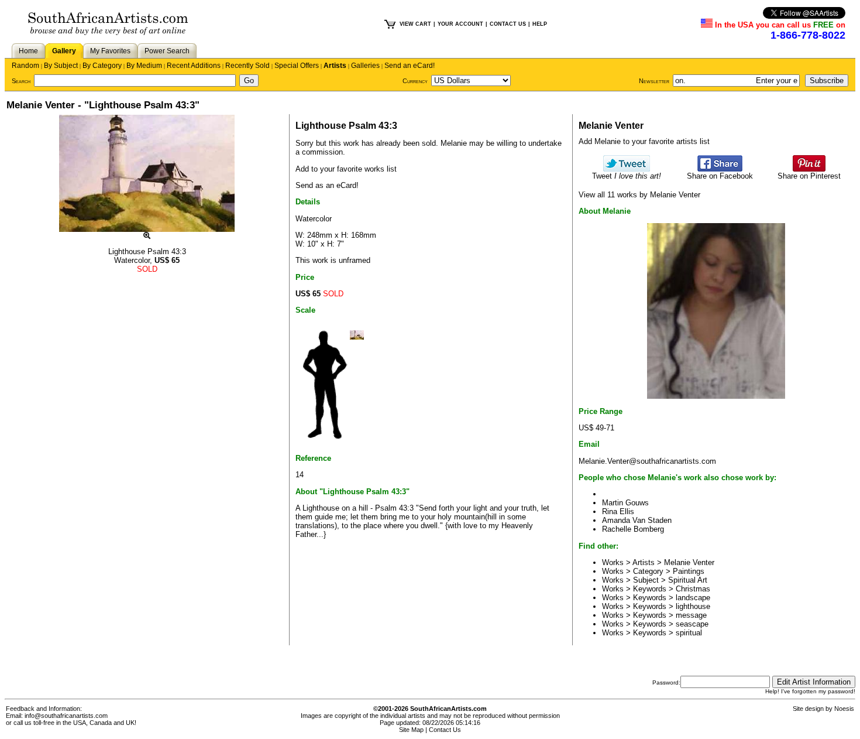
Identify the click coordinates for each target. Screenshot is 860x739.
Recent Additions (194, 65)
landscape (693, 597)
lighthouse (693, 606)
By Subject (61, 65)
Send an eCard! (409, 65)
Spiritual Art (687, 580)
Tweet (626, 176)
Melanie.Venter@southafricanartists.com (647, 461)
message (691, 615)
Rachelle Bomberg (633, 529)
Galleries (365, 65)
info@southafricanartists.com (66, 715)
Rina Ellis (618, 511)
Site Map (411, 729)
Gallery (64, 51)
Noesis (844, 708)
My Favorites (110, 51)
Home (28, 51)
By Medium (144, 65)
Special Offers (296, 65)
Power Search (167, 51)
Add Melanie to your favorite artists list (644, 141)
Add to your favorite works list (346, 169)
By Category (102, 65)
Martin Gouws (625, 502)
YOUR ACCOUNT (460, 24)
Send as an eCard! (327, 185)
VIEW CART (415, 24)
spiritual (689, 632)
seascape (692, 624)
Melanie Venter (689, 562)
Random (25, 65)
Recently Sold (247, 65)
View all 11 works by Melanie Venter (639, 194)
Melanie (454, 143)
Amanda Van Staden (637, 520)
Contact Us (445, 729)
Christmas (693, 588)
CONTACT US (508, 24)
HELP (539, 24)
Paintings (688, 571)
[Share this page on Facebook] (719, 169)
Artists (335, 65)
